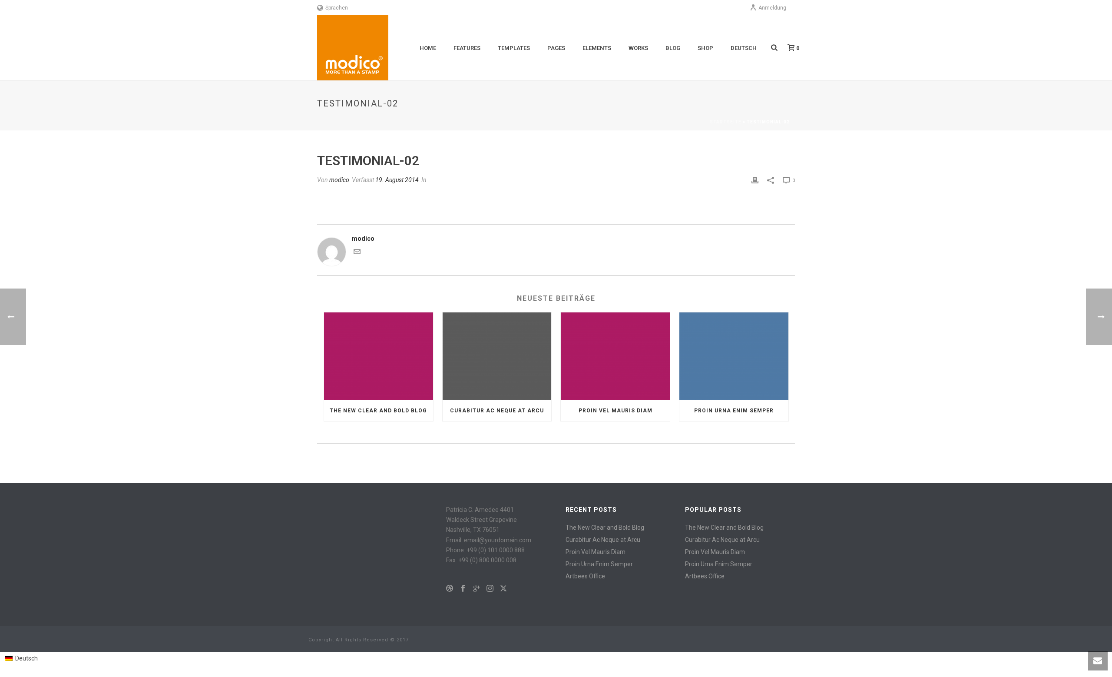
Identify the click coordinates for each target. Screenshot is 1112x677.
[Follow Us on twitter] (503, 589)
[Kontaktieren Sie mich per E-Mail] (357, 252)
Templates (514, 48)
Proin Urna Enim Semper (734, 411)
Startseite (725, 121)
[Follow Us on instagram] (489, 589)
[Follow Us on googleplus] (476, 589)
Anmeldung (772, 8)
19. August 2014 (397, 179)
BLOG (672, 48)
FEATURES (466, 48)
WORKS (638, 48)
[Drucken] (754, 180)
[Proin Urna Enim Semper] (733, 356)
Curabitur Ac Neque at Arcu (497, 411)
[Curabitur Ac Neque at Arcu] (497, 356)
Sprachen (336, 8)
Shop (705, 48)
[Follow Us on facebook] (463, 589)
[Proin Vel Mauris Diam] (615, 356)
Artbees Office (585, 576)
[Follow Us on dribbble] (449, 589)
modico (339, 179)
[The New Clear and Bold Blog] (378, 356)
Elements (596, 48)
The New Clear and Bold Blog (378, 411)
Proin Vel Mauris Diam (615, 411)
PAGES (556, 48)
